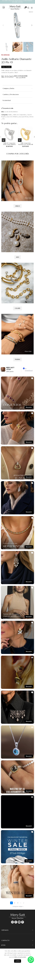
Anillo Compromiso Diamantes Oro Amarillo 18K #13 (25, 144)
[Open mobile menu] (31, 8)
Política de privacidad (20, 957)
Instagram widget (18, 906)
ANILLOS (17, 206)
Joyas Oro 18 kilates (12, 116)
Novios (31, 116)
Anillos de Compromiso (19, 114)
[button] (3, 140)
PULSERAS (17, 359)
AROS (17, 257)
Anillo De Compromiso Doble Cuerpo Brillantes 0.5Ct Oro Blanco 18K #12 (9, 144)
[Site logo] (15, 7)
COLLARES (17, 308)
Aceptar (17, 961)
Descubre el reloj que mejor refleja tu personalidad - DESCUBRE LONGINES (17, 1)
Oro (3, 119)
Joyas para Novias (24, 116)
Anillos (10, 114)
